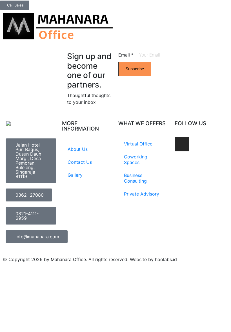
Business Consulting (135, 178)
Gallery (75, 175)
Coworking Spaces (135, 159)
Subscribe (134, 68)
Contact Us (80, 162)
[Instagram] (182, 144)
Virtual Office (138, 144)
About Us (78, 149)
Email (126, 55)
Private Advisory (141, 194)
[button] (224, 17)
